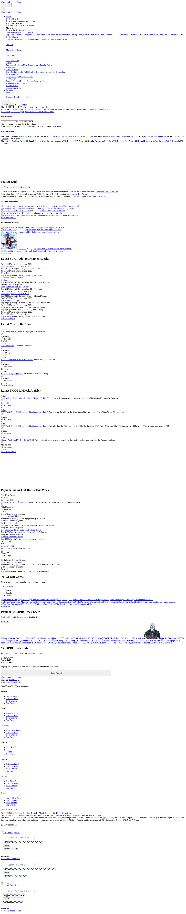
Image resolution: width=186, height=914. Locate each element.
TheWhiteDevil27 (21, 215)
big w (9, 232)
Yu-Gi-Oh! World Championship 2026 (61, 136)
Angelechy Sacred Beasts (11, 516)
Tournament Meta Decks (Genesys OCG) (101, 35)
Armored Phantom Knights (12, 537)
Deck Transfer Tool (99, 196)
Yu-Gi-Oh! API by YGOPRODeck (15, 815)
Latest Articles (11, 65)
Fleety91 (12, 227)
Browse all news (7, 385)
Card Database (12, 72)
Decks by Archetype (27, 39)
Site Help (56, 813)
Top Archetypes (17, 112)
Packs (20, 72)
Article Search (11, 67)
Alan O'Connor (45, 813)
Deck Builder (32, 32)
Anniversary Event (13, 88)
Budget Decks (29, 35)
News (20, 65)
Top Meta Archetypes (14, 35)
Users (45, 81)
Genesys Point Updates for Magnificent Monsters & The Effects (26, 398)
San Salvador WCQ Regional (167, 141)
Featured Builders (20, 81)
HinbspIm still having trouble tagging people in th (44, 227)
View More (8, 187)
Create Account (56, 673)
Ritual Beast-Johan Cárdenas (12, 502)
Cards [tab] (5, 832)
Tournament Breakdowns (16, 32)
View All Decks (12, 39)
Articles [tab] (17, 832)
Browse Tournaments (33, 112)
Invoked (4, 569)
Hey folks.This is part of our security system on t (53, 249)
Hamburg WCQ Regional (64, 141)
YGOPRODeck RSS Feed (90, 815)
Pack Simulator (12, 74)
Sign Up (18, 104)
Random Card (23, 97)
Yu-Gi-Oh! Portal (13, 696)
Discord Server (12, 86)
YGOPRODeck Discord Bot (41, 815)
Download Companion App (107, 192)
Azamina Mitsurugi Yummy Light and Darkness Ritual (23, 307)
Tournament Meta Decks (45, 35)
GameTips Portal (12, 747)
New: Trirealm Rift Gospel (11, 332)
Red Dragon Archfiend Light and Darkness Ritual (21, 530)
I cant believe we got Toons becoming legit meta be (57, 215)
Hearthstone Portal (13, 730)
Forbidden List (29, 72)
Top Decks (10, 703)
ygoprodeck (21, 249)
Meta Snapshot (29, 65)
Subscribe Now (12, 92)
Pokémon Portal (12, 764)
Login (24, 104)
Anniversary (6, 112)
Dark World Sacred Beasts (11, 562)
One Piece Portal (12, 781)
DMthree (12, 251)
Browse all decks (8, 319)
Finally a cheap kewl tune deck (52, 211)
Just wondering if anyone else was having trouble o (44, 251)
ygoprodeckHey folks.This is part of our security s (39, 232)
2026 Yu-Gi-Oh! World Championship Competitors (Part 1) (24, 426)
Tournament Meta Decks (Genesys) (70, 35)
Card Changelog (58, 72)
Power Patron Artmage (10, 300)
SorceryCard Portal (13, 798)
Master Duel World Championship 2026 (121, 136)
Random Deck (12, 97)
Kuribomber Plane (21, 206)
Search (6, 845)
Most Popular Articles (44, 65)
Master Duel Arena (25, 76)
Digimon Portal (12, 713)
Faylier (10, 213)
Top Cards (40, 72)
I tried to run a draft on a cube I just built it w (43, 230)
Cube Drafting (12, 76)
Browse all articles (8, 452)
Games (9, 749)
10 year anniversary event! (99, 109)
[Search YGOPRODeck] (9, 5)
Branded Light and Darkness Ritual (15, 266)
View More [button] (5, 606)
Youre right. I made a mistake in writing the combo (56, 208)
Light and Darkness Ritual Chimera (15, 287)
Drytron (4, 280)
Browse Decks (48, 112)
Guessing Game (21, 83)
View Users (5, 621)
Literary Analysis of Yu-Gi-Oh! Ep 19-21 (17, 440)
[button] (95, 20)
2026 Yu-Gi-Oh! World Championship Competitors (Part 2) (24, 412)
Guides (9, 752)
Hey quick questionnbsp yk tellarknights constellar (42, 213)
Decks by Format (43, 39)
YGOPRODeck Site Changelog (66, 815)
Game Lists (10, 754)
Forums (9, 81)
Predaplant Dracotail (9, 523)
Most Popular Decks (58, 39)
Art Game (10, 83)
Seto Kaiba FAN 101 (24, 211)
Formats (48, 72)
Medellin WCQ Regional (114, 141)
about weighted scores (21, 187)
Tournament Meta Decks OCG (131, 35)
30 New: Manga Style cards (12, 373)
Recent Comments (34, 81)
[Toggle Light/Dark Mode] (3, 5)
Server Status (67, 813)
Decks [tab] (10, 832)
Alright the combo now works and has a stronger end (57, 206)
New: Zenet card (7, 346)
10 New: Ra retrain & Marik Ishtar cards (17, 360)
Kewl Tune (5, 273)
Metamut (12, 230)
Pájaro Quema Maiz (9, 548)
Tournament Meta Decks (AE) (156, 35)
